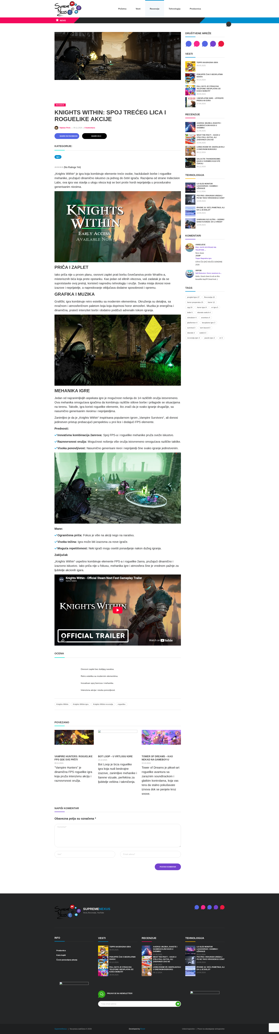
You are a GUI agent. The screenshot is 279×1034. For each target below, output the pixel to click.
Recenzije (154, 9)
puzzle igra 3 (209, 338)
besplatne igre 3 (208, 323)
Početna (122, 9)
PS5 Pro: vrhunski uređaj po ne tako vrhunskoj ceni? (211, 197)
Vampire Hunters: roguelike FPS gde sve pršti (73, 758)
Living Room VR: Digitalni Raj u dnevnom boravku (211, 148)
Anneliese (200, 245)
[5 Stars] (62, 167)
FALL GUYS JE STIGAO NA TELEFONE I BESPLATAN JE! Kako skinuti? (209, 88)
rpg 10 (189, 307)
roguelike (121, 704)
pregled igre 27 (193, 297)
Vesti (138, 9)
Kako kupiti (61, 955)
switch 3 (202, 333)
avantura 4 (205, 318)
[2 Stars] (57, 167)
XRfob (198, 271)
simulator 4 (191, 318)
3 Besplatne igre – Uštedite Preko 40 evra (210, 99)
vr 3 (221, 338)
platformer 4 (192, 323)
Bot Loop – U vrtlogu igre (115, 756)
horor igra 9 (202, 307)
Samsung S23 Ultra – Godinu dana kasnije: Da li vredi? (210, 220)
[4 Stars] (60, 167)
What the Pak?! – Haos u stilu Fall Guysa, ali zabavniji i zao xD (208, 137)
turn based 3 (205, 328)
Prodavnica (195, 9)
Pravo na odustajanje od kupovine (211, 1029)
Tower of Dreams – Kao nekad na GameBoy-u (157, 758)
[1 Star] (55, 167)
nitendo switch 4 (204, 313)
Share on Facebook (68, 136)
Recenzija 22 (209, 297)
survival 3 (191, 328)
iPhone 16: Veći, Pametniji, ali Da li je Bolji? (211, 209)
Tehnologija (174, 9)
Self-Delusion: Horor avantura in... (208, 273)
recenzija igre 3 (193, 338)
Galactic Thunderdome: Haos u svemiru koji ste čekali (209, 161)
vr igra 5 (214, 307)
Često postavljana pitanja (66, 960)
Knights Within (62, 704)
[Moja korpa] (221, 8)
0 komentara (90, 128)
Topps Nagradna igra (207, 62)
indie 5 (190, 313)
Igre (58, 157)
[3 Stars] (59, 167)
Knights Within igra (80, 704)
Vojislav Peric (65, 128)
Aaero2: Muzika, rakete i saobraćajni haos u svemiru (209, 125)
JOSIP (198, 256)
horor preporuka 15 (195, 302)
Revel (142, 1029)
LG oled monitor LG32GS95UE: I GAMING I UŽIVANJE (207, 186)
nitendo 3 (191, 333)
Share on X (96, 136)
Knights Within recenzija (103, 704)
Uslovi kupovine (188, 1029)
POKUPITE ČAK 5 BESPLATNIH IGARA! (210, 75)
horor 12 (211, 302)
